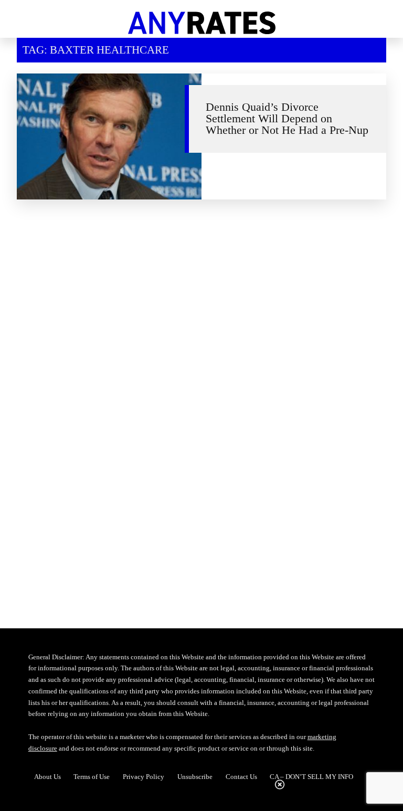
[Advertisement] (201, 301)
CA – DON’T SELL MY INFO (311, 777)
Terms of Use (91, 777)
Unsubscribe (195, 777)
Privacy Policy (143, 777)
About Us (47, 777)
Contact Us (241, 777)
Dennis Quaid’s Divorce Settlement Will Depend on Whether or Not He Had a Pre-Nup (287, 118)
